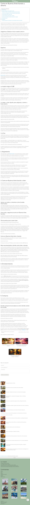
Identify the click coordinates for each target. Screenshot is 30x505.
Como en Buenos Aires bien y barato (8, 15)
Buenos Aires (3, 75)
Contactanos (3, 503)
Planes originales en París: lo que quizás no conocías (7, 332)
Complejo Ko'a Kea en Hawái (5, 463)
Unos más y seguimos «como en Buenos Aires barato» (11, 13)
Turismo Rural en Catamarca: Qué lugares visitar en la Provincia (10, 466)
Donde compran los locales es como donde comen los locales (12, 20)
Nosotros (2, 501)
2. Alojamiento (3, 9)
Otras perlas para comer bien (7, 14)
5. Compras (3, 19)
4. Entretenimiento (4, 18)
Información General (4, 474)
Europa (2, 473)
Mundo (2, 475)
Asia (1, 472)
